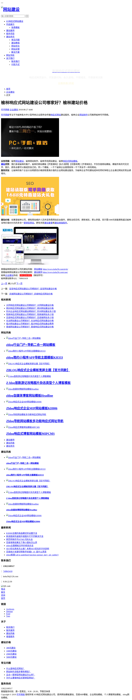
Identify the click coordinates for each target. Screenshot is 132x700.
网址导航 (10, 55)
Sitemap (9, 611)
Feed (8, 614)
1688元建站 (11, 651)
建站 (3, 164)
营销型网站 (29, 223)
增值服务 (10, 636)
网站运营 (15, 49)
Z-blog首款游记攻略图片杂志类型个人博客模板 (38, 382)
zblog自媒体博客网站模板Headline (29, 395)
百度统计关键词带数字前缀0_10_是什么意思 (26, 552)
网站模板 (73, 161)
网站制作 (83, 115)
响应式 (66, 161)
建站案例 (10, 30)
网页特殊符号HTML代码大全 (19, 539)
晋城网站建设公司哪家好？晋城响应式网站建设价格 (30, 327)
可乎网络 (5, 110)
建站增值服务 (61, 223)
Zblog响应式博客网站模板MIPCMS (30, 433)
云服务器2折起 (66, 83)
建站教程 (15, 43)
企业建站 (10, 92)
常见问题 (15, 40)
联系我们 (15, 61)
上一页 (4, 283)
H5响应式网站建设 (14, 21)
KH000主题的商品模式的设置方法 (21, 533)
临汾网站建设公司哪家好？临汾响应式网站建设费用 (30, 324)
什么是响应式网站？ (15, 668)
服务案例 (10, 630)
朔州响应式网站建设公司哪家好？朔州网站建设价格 (30, 308)
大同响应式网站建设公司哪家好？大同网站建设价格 (30, 305)
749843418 (7, 571)
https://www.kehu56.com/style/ (55, 269)
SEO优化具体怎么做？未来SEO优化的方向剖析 (27, 549)
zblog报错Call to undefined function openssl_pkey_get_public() (32, 555)
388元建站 (10, 648)
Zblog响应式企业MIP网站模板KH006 (31, 408)
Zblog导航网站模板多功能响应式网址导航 (34, 421)
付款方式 (15, 64)
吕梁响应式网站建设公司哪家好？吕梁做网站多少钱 (30, 317)
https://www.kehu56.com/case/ (55, 272)
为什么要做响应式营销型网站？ (20, 678)
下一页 (19, 283)
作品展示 (10, 24)
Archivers (10, 609)
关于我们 (10, 58)
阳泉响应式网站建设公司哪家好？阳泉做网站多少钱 (30, 314)
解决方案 (15, 52)
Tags (8, 616)
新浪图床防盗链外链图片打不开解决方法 (24, 536)
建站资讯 (10, 37)
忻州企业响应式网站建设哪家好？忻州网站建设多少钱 (31, 311)
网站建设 (19, 161)
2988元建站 (11, 654)
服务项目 (10, 34)
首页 (8, 89)
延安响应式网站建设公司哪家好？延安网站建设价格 (33, 289)
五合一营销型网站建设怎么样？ (20, 675)
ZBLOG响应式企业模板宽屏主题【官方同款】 (38, 370)
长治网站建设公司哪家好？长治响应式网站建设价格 (30, 321)
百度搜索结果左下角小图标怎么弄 (21, 542)
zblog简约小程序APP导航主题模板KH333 (34, 357)
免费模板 (15, 27)
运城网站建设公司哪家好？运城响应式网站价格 (31, 294)
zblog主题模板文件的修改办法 (19, 545)
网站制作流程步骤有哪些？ (18, 672)
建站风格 (10, 443)
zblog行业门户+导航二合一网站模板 (30, 344)
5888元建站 (11, 657)
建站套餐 (48, 223)
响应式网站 (56, 115)
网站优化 (15, 46)
